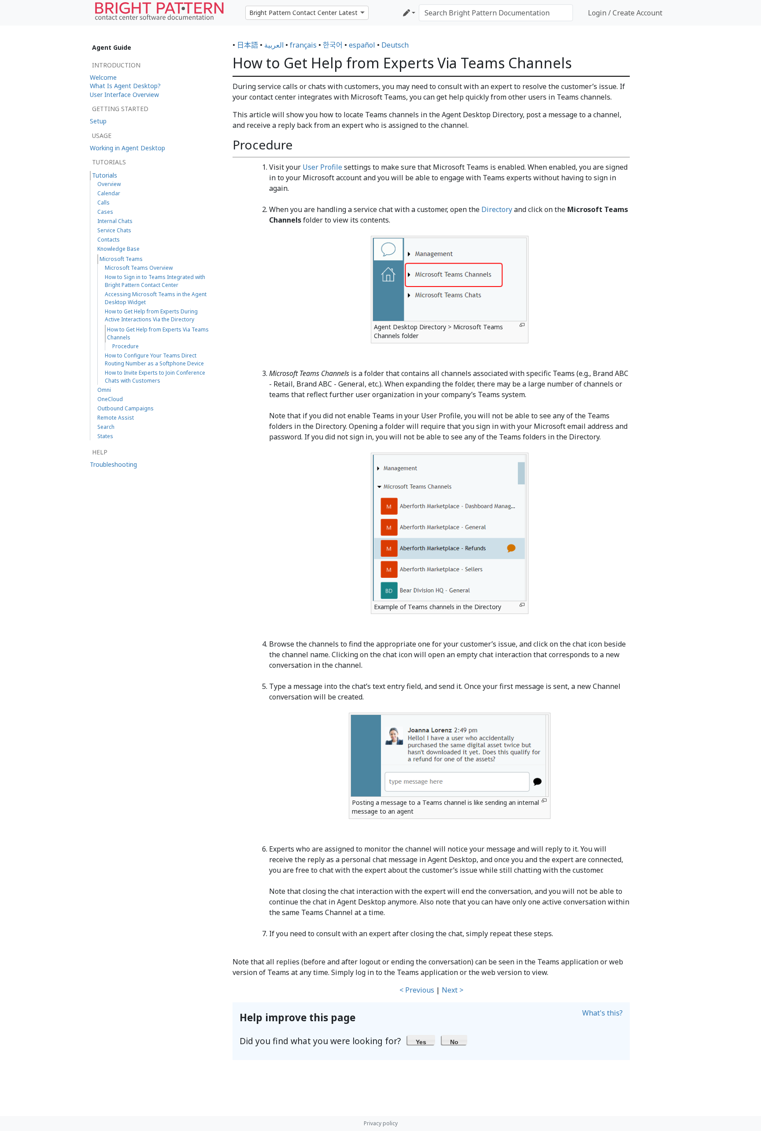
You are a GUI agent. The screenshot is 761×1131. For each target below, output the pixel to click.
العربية (274, 45)
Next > (452, 990)
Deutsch (395, 45)
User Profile (322, 167)
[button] (421, 1040)
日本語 (247, 45)
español (362, 45)
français (303, 45)
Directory (496, 209)
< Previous (416, 990)
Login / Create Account (625, 13)
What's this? (602, 1013)
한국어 (333, 45)
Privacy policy (381, 1123)
